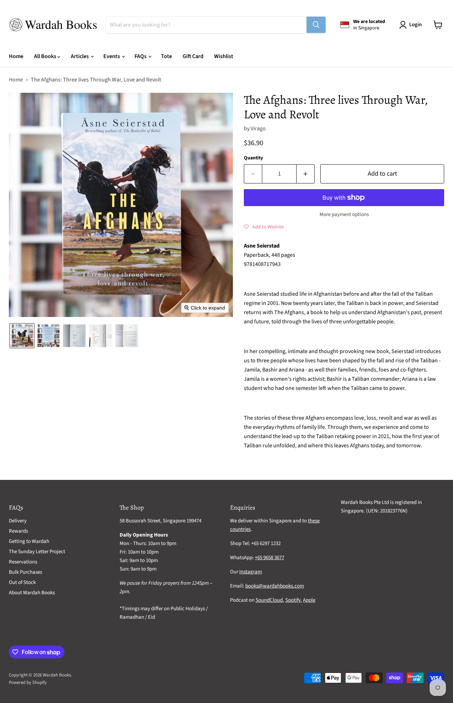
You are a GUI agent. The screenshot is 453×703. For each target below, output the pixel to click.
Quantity (253, 158)
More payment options (344, 214)
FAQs (141, 56)
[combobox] (206, 25)
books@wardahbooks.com (274, 586)
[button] (412, 25)
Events (112, 56)
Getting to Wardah (29, 541)
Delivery (18, 521)
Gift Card (193, 56)
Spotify (292, 600)
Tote (166, 56)
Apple (309, 600)
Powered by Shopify (28, 682)
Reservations (23, 562)
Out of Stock (22, 582)
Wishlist (223, 56)
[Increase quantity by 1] (306, 174)
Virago (258, 128)
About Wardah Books (32, 592)
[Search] (316, 25)
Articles (80, 56)
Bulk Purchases (25, 572)
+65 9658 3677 (269, 557)
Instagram (250, 572)
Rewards (18, 531)
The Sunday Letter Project (37, 551)
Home (16, 56)
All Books (45, 56)
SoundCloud (269, 600)
